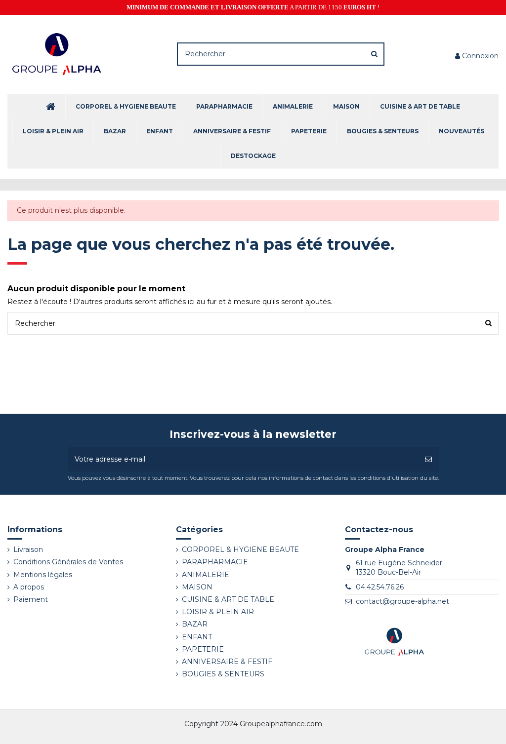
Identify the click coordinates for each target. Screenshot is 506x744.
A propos (28, 587)
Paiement (30, 599)
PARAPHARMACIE (215, 561)
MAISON (197, 587)
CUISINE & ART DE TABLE (228, 599)
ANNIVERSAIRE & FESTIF (227, 661)
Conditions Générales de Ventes (68, 561)
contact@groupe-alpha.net (402, 601)
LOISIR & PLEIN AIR (218, 611)
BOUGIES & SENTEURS (223, 673)
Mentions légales (42, 574)
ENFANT (197, 636)
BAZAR (195, 624)
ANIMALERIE (205, 574)
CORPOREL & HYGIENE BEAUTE (240, 549)
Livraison (28, 549)
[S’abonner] (428, 459)
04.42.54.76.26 (380, 587)
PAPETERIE (203, 649)
